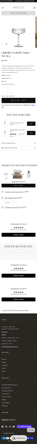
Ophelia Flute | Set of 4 (16, 123)
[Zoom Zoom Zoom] (18, 32)
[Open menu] (4, 8)
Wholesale (5, 405)
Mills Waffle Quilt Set (11, 198)
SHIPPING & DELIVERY (10, 148)
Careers (4, 368)
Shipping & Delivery (7, 390)
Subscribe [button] (5, 412)
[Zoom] (6, 44)
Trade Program (6, 402)
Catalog (4, 362)
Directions (4, 332)
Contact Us (5, 365)
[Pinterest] (6, 426)
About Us (4, 359)
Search (4, 371)
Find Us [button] (4, 319)
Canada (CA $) (8, 433)
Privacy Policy (5, 394)
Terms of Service (6, 396)
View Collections (18, 13)
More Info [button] (5, 378)
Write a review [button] (19, 235)
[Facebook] (2, 426)
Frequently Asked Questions (9, 385)
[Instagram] (10, 426)
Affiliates (4, 399)
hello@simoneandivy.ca (11, 346)
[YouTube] (14, 426)
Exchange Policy (10, 143)
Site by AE (25, 441)
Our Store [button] (5, 352)
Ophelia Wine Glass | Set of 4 (17, 130)
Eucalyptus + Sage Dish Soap (13, 207)
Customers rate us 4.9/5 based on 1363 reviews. (15, 310)
